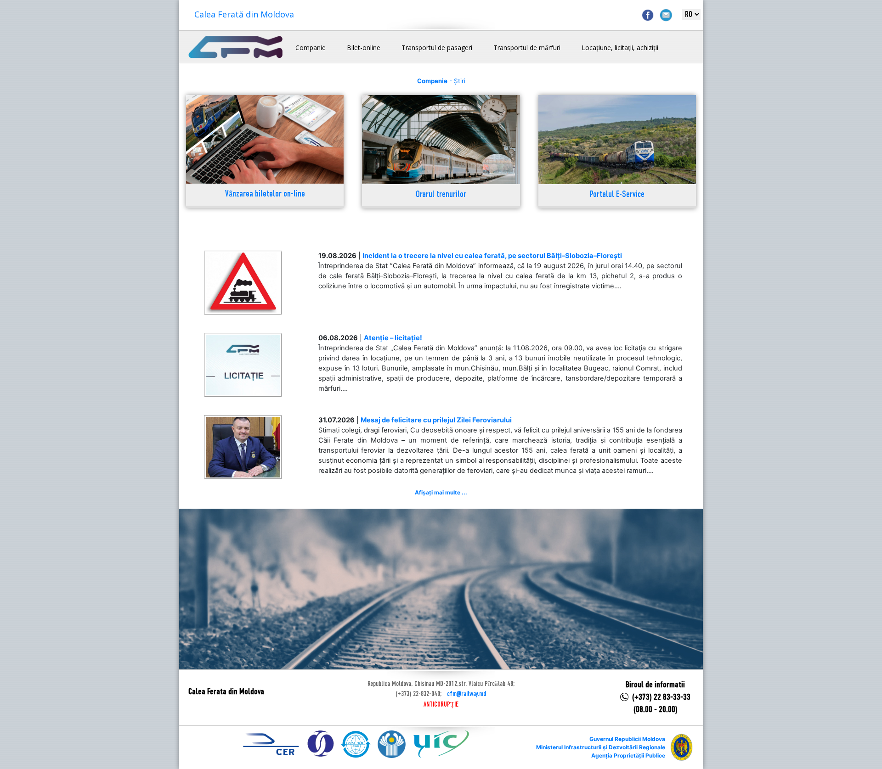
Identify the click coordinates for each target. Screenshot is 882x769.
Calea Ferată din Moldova (244, 14)
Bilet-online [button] (363, 47)
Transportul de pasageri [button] (436, 47)
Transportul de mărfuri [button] (526, 47)
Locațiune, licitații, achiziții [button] (620, 47)
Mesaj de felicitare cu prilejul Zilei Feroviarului (436, 420)
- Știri (441, 80)
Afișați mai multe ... (441, 492)
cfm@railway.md (466, 694)
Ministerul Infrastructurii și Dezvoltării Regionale (600, 747)
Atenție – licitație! (393, 338)
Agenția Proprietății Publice (628, 755)
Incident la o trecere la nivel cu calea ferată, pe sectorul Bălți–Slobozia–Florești (492, 256)
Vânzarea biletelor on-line (265, 194)
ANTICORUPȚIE (441, 705)
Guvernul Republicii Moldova (627, 738)
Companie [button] (310, 47)
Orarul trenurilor (441, 195)
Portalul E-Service (617, 195)
